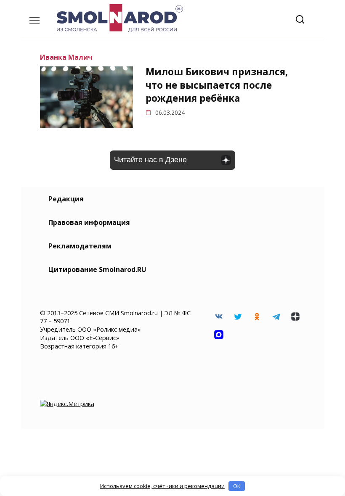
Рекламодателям (79, 246)
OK (237, 486)
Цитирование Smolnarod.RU (97, 269)
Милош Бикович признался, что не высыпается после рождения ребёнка (217, 85)
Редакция (66, 198)
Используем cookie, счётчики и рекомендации (162, 486)
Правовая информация (89, 222)
